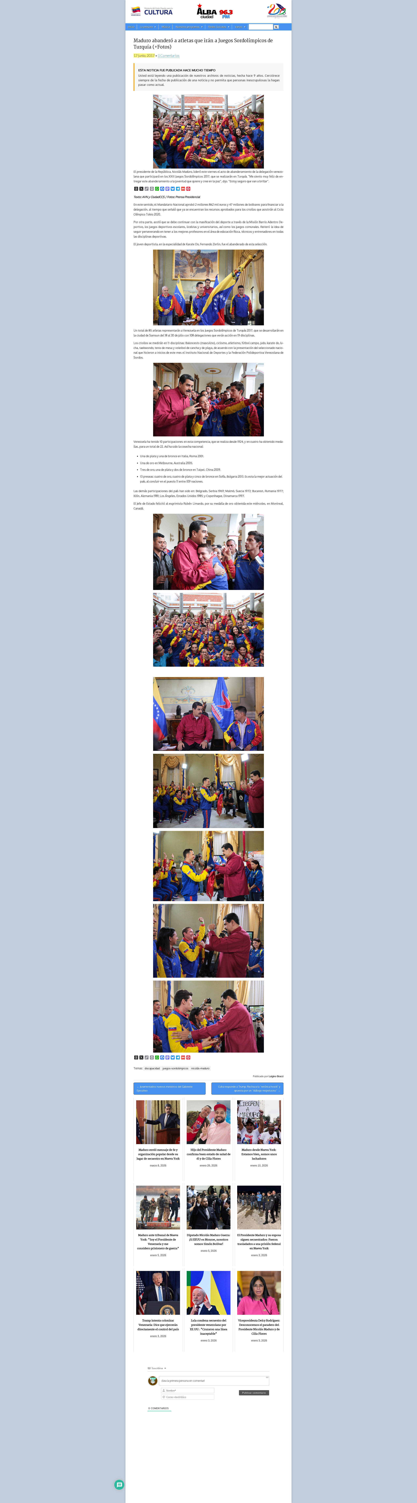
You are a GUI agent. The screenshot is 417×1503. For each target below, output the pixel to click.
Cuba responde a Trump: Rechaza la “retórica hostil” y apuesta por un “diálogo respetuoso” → (249, 1088)
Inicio (131, 26)
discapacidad (152, 1068)
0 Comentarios (168, 55)
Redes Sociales (217, 26)
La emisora (146, 26)
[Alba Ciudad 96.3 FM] (208, 11)
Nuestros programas (188, 26)
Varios (238, 26)
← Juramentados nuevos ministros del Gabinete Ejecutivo (165, 1088)
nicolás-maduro (200, 1068)
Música (166, 26)
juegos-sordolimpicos (175, 1068)
